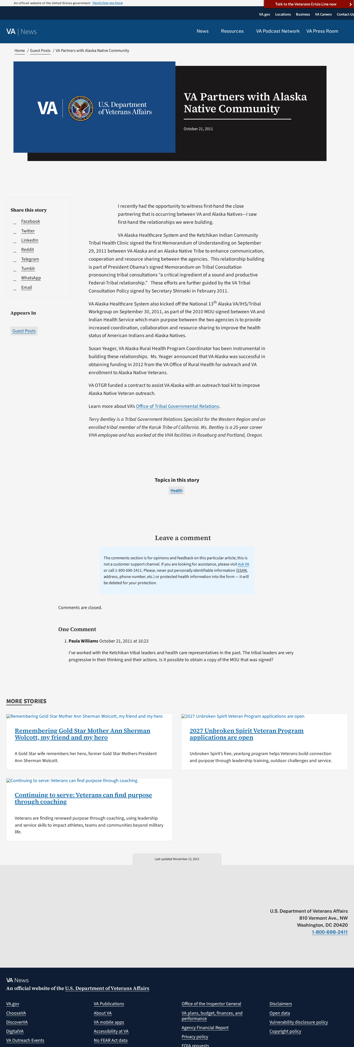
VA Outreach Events (25, 1040)
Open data (280, 1013)
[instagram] (325, 900)
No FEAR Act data (111, 1040)
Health (176, 490)
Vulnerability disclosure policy (299, 1022)
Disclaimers (281, 1004)
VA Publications (109, 1004)
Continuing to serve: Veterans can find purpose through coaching (83, 798)
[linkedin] (335, 900)
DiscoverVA (17, 1022)
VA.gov (12, 1004)
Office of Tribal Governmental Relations (177, 406)
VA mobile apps (109, 1022)
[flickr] (345, 900)
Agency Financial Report (205, 1027)
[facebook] (315, 900)
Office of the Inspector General (211, 1004)
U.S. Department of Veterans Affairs (107, 988)
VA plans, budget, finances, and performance (212, 1016)
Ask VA (243, 564)
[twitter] (294, 900)
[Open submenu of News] (212, 31)
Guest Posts (24, 331)
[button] (346, 31)
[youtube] (284, 900)
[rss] (304, 900)
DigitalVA (15, 1031)
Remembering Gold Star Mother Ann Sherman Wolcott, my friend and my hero (82, 734)
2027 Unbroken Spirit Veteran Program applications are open (247, 734)
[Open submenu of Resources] (247, 31)
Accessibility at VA (111, 1031)
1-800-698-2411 (330, 932)
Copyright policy (285, 1031)
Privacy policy (195, 1037)
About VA (103, 1013)
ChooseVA (16, 1013)
